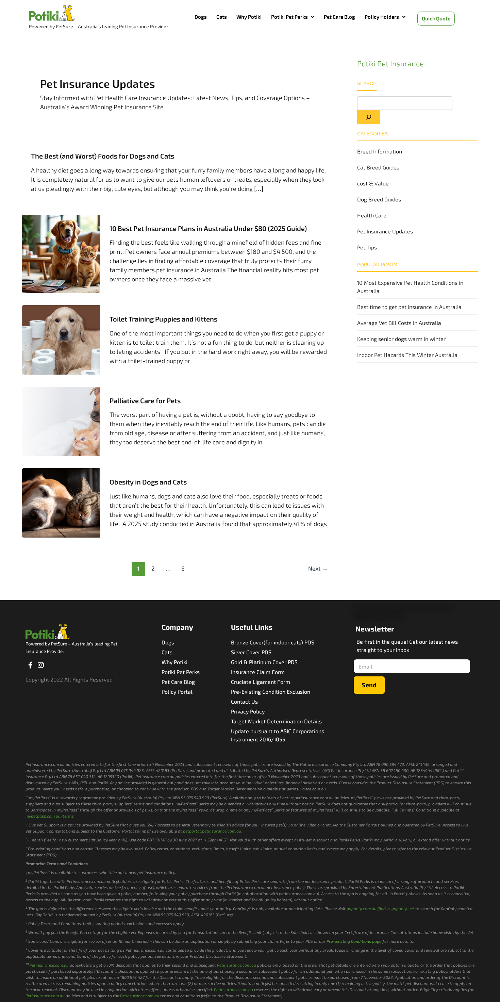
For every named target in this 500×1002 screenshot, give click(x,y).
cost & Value (373, 183)
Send (369, 685)
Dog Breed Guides (379, 199)
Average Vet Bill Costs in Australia (399, 322)
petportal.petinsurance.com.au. (212, 830)
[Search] (368, 117)
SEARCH (367, 83)
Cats (221, 17)
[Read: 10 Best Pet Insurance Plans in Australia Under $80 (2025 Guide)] (61, 253)
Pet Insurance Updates (385, 231)
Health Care (371, 215)
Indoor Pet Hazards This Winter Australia (407, 354)
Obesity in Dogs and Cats (148, 482)
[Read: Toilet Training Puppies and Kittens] (61, 339)
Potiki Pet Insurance (390, 63)
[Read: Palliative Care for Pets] (61, 420)
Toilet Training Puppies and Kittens (163, 319)
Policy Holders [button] (382, 17)
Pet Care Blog (339, 17)
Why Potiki (249, 17)
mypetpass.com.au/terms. (50, 816)
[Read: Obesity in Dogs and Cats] (61, 502)
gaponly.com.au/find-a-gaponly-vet (380, 908)
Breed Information (379, 151)
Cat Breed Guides (378, 167)
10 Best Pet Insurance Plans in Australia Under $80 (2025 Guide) (208, 228)
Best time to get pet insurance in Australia (409, 306)
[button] (292, 16)
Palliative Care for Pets (145, 400)
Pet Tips (367, 247)
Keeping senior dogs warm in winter (401, 338)
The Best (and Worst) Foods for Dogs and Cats (102, 156)
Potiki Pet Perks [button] (289, 17)
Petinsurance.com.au (49, 965)
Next (318, 568)
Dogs (201, 17)
